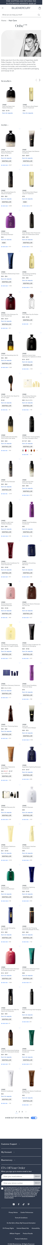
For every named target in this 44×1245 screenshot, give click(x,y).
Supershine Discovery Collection (10, 685)
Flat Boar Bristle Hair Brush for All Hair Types (10, 396)
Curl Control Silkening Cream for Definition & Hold (31, 969)
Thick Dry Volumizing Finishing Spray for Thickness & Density (10, 1051)
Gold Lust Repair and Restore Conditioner (30, 152)
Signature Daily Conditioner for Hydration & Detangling (31, 645)
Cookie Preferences (27, 1212)
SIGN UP (37, 1176)
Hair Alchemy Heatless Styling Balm (29, 847)
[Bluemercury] (21, 8)
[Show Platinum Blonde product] (28, 450)
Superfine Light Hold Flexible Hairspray (7, 523)
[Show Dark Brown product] (31, 450)
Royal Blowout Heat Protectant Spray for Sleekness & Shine (31, 233)
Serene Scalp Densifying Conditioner (29, 523)
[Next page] (26, 1112)
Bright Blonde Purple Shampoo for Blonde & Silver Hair (10, 969)
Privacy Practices (8, 1193)
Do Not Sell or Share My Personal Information (21, 1223)
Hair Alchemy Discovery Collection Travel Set (29, 396)
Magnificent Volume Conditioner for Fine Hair (31, 1091)
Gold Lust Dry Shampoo (8, 481)
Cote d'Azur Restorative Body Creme (8, 767)
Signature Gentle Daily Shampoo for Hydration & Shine (31, 356)
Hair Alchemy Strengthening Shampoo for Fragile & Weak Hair (9, 645)
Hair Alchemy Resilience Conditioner (8, 847)
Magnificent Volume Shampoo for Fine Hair (31, 604)
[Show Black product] (23, 450)
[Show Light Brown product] (34, 450)
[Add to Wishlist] (19, 128)
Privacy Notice (13, 1212)
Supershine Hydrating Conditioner (28, 888)
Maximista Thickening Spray (9, 726)
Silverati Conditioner (7, 1091)
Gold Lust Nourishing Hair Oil (9, 355)
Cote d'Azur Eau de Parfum (30, 314)
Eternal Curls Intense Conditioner (28, 1051)
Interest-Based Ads (23, 1228)
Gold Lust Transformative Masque (29, 727)
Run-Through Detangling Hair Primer (8, 928)
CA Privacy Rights (8, 1228)
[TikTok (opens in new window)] (23, 1203)
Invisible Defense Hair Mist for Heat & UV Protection (10, 1010)
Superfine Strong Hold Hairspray (31, 1009)
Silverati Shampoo (27, 807)
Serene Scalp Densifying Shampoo (7, 233)
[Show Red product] (25, 450)
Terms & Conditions (21, 1218)
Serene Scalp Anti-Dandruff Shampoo (6, 604)
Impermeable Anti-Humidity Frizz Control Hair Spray (9, 437)
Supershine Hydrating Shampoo (31, 767)
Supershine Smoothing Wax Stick (28, 563)
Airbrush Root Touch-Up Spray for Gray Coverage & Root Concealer (31, 437)
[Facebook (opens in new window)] (19, 1203)
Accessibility (36, 1228)
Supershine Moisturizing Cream (10, 273)
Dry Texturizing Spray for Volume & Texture (8, 192)
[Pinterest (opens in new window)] (28, 1203)
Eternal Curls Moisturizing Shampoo (7, 888)
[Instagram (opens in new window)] (14, 1203)
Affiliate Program (15, 1233)
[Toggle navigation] (2, 8)
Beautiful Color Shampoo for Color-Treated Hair (9, 315)
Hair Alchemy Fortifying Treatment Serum (29, 274)
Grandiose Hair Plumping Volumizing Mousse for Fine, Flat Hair (30, 928)
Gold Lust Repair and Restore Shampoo (8, 107)
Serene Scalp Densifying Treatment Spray (29, 686)
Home (3, 20)
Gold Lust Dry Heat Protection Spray (27, 482)
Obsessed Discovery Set (8, 807)
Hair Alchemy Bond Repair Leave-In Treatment (30, 107)
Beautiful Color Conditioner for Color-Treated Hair (10, 563)
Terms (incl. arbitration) (28, 1196)
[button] (39, 8)
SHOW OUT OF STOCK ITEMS (20, 1118)
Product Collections (21, 1239)
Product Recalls (28, 1233)
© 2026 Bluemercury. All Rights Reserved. (21, 1244)
